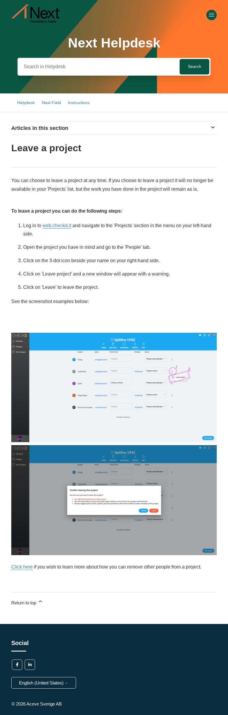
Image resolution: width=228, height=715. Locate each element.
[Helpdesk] (35, 21)
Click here (22, 566)
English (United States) (42, 682)
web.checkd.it (56, 225)
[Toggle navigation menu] (211, 15)
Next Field (51, 102)
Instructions (79, 102)
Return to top (24, 602)
